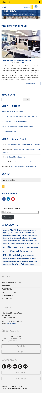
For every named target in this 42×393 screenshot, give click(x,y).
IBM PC (14, 248)
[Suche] (38, 2)
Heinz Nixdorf (23, 243)
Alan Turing (15, 230)
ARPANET (18, 233)
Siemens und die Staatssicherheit (17, 60)
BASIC (26, 233)
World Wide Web (18, 264)
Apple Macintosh (12, 233)
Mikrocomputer (8, 259)
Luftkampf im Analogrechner (13, 112)
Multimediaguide (8, 289)
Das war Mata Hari (9, 131)
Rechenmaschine (8, 261)
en (5, 2)
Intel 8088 (23, 248)
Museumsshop (7, 295)
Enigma (28, 240)
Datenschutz (15, 386)
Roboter (17, 261)
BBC (29, 233)
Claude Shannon (32, 235)
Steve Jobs (33, 261)
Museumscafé (7, 299)
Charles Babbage (21, 235)
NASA (14, 259)
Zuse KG (32, 264)
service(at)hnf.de (13, 323)
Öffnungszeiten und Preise (12, 282)
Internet (29, 248)
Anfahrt (20, 346)
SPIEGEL (25, 261)
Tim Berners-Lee (7, 264)
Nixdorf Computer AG (25, 258)
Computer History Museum (11, 238)
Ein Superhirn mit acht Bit (16, 157)
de (2, 2)
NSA (35, 259)
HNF (23, 63)
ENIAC (23, 240)
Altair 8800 (23, 230)
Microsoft (30, 255)
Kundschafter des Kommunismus (14, 122)
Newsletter (20, 372)
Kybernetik (29, 252)
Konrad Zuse (17, 251)
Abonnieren (8, 217)
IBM (9, 247)
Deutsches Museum (28, 238)
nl (9, 2)
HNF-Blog (20, 378)
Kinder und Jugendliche (11, 292)
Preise (20, 351)
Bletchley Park (12, 235)
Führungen (6, 286)
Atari (23, 233)
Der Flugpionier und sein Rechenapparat (17, 126)
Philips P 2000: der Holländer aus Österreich (19, 117)
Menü (4, 7)
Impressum (5, 386)
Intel (19, 248)
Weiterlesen (30, 84)
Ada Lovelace (6, 230)
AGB (22, 386)
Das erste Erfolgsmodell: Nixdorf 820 (23, 167)
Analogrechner (31, 230)
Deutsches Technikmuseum (11, 240)
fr (7, 2)
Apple (5, 233)
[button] (4, 199)
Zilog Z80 (27, 264)
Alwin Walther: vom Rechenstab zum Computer (23, 145)
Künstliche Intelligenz (14, 255)
